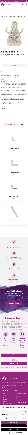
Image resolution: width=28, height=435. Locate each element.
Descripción (14, 65)
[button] (26, 1)
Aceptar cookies (14, 422)
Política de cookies (9, 432)
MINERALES (6, 16)
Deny (14, 425)
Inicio (2, 16)
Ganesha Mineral (12, 16)
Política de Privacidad (18, 432)
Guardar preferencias (13, 429)
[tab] (14, 65)
